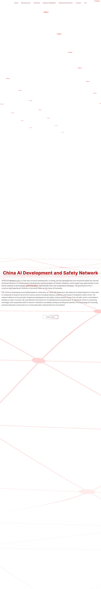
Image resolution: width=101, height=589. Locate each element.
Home (16, 3)
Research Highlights (49, 3)
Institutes (37, 3)
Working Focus (26, 3)
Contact (78, 3)
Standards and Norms (66, 3)
